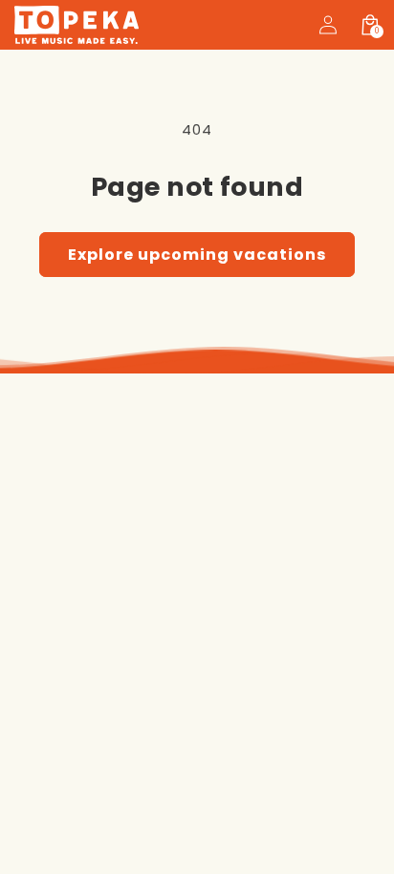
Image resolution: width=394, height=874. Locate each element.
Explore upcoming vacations (197, 255)
